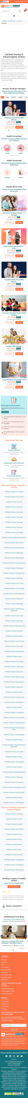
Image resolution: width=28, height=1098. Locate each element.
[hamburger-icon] (25, 6)
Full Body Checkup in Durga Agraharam (14, 593)
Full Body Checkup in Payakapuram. (14, 702)
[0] (25, 11)
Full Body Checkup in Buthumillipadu (14, 558)
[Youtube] (21, 1056)
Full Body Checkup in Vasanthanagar (14, 762)
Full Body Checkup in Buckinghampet (14, 547)
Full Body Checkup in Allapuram (14, 507)
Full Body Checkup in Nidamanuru (14, 687)
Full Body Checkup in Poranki (14, 707)
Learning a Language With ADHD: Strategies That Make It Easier (12, 942)
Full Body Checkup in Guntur (14, 834)
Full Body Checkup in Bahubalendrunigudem (14, 537)
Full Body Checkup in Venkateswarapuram (14, 772)
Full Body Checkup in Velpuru (14, 767)
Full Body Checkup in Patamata (14, 692)
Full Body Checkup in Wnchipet (14, 797)
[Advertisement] (14, 38)
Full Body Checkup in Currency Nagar (14, 588)
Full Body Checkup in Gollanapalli (14, 620)
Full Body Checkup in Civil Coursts (14, 583)
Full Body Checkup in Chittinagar (14, 578)
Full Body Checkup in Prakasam (14, 854)
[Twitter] (18, 1056)
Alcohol (21, 177)
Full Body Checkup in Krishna (14, 839)
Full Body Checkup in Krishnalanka (14, 661)
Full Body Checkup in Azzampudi (14, 532)
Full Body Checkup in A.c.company (14, 491)
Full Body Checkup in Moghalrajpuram (14, 682)
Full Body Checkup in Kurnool (14, 844)
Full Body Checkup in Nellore (14, 849)
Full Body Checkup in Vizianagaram (14, 864)
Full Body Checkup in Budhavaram (14, 552)
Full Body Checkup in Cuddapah (14, 824)
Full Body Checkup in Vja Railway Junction (14, 787)
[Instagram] (14, 1056)
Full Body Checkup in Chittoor (14, 819)
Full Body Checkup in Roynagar (14, 739)
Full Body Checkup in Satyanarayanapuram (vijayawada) (14, 745)
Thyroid (7, 153)
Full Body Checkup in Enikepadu (14, 603)
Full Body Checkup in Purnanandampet (14, 717)
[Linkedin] (10, 1056)
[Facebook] (6, 1056)
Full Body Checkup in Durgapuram (14, 598)
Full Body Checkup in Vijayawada (14, 777)
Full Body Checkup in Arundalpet (14, 517)
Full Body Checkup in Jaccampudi (14, 646)
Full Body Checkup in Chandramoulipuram (14, 563)
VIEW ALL (23, 921)
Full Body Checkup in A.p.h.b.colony (14, 496)
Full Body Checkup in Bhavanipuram (14, 542)
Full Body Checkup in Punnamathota (14, 712)
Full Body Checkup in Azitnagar (14, 527)
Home (5, 21)
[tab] (2, 97)
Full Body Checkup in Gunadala (14, 636)
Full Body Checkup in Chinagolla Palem (14, 573)
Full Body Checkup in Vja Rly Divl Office (14, 792)
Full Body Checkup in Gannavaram (14, 615)
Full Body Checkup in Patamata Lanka (14, 697)
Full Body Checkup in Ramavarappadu (14, 734)
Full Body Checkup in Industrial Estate (14, 641)
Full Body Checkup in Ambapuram (14, 512)
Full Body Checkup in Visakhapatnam (14, 859)
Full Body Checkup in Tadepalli (14, 756)
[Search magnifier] (20, 11)
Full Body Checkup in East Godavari (14, 829)
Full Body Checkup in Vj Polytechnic (14, 782)
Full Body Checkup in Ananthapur (14, 814)
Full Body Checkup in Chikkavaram (14, 568)
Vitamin (21, 153)
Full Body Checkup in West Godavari (14, 870)
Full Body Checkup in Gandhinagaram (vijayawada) (14, 609)
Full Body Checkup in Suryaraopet (14, 751)
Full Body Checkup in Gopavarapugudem (14, 626)
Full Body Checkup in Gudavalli (14, 631)
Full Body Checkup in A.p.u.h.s (14, 502)
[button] (2, 114)
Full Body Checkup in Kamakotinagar (14, 651)
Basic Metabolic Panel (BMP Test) (14, 380)
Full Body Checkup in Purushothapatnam (14, 722)
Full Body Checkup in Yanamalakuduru (14, 802)
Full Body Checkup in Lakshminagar (14, 666)
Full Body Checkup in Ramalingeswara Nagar (14, 728)
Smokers (7, 177)
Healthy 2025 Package (14, 346)
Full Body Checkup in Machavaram (14, 671)
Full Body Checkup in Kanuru (14, 656)
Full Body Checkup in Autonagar (14, 522)
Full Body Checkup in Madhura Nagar (14, 676)
